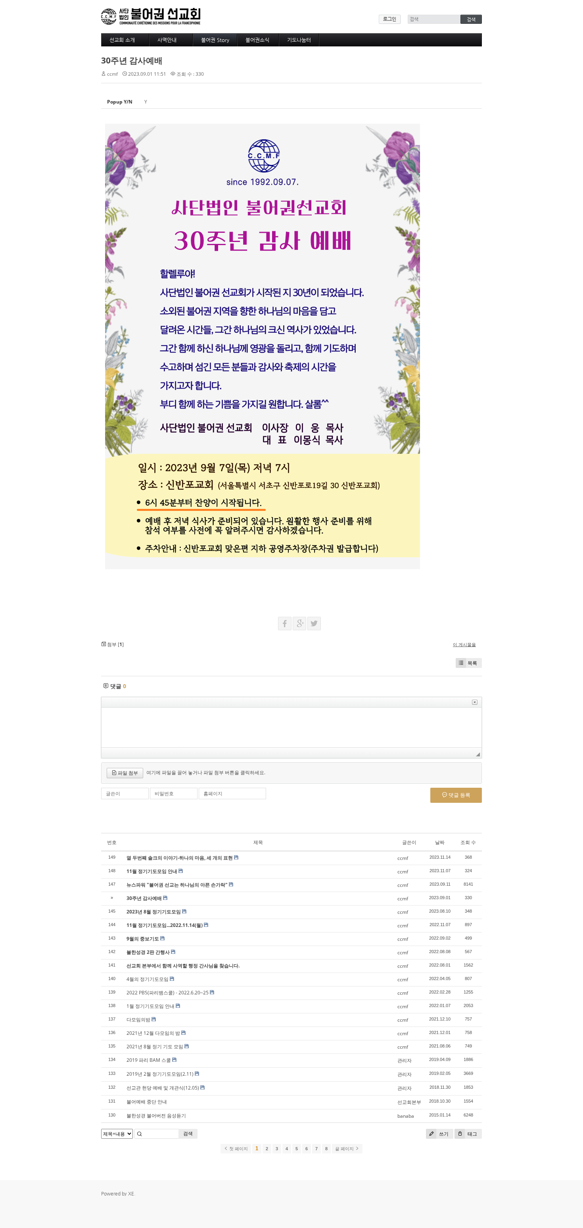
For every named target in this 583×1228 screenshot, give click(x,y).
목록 (472, 663)
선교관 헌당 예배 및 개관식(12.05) (163, 1087)
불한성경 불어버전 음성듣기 (156, 1115)
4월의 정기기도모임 (148, 979)
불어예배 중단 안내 (147, 1101)
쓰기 (443, 1133)
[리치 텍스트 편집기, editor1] (291, 727)
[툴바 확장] (475, 702)
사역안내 (166, 40)
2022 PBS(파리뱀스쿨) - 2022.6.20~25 (168, 992)
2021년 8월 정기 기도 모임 (155, 1046)
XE (131, 1193)
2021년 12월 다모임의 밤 (153, 1033)
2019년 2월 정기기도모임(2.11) (160, 1074)
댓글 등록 (458, 794)
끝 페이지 (345, 1148)
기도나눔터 (299, 40)
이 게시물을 (464, 644)
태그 (471, 1133)
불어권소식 (257, 40)
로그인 (389, 19)
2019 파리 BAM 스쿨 (149, 1060)
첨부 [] (115, 644)
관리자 (404, 1060)
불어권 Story (215, 40)
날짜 (440, 842)
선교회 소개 (122, 40)
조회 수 (468, 842)
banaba (405, 1116)
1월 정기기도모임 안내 (151, 1006)
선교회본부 (409, 1102)
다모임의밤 (138, 1019)
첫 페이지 (238, 1148)
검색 (188, 1133)
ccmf (112, 74)
